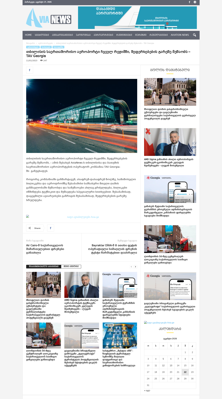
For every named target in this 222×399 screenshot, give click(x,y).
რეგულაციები (159, 35)
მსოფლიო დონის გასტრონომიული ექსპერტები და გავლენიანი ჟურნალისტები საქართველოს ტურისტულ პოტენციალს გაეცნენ (170, 114)
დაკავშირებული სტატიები (43, 266)
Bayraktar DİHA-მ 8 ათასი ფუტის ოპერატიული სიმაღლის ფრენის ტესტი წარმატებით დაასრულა (112, 249)
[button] (194, 35)
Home (28, 35)
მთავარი (30, 43)
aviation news (180, 35)
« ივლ (147, 390)
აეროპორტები (103, 35)
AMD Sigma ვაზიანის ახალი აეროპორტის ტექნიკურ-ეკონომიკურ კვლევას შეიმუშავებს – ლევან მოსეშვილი (81, 306)
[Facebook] (189, 2)
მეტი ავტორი (71, 266)
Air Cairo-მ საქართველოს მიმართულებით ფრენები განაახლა (45, 249)
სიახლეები (42, 35)
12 (163, 365)
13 (171, 365)
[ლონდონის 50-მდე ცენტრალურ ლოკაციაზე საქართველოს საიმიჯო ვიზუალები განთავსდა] (43, 336)
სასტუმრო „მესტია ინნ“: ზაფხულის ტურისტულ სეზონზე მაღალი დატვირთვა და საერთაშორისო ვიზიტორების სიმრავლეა (119, 358)
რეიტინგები (124, 35)
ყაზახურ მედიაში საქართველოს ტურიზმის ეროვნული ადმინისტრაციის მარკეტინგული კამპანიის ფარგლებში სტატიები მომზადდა (119, 309)
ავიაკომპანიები (62, 35)
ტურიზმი (140, 35)
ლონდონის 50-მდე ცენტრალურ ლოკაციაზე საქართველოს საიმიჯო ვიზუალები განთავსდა (42, 355)
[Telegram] (195, 2)
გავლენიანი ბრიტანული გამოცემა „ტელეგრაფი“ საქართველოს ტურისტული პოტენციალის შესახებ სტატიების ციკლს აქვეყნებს (81, 358)
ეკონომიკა (83, 35)
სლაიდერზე (58, 47)
